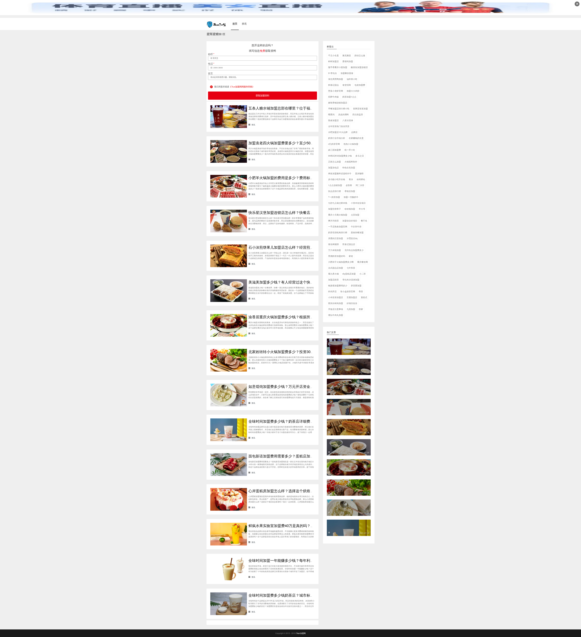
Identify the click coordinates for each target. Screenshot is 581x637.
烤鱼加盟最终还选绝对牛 (339, 173)
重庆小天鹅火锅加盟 (337, 214)
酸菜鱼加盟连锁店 (359, 67)
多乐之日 (359, 155)
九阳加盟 (351, 309)
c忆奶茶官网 (334, 143)
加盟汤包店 (333, 167)
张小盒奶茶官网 (347, 291)
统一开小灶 (350, 149)
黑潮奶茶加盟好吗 (336, 255)
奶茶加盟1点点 (349, 96)
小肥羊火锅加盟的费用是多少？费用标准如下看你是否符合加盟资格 (302, 177)
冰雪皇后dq (352, 238)
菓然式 (364, 297)
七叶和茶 (351, 267)
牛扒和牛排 (356, 226)
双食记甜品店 (348, 244)
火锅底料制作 (351, 161)
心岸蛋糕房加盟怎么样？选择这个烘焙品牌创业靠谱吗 (292, 490)
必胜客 (349, 185)
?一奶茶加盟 (334, 196)
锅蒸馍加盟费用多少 (337, 285)
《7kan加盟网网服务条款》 (241, 87)
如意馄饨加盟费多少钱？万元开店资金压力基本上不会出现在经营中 (302, 386)
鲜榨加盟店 (333, 61)
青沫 (351, 179)
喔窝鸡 (331, 114)
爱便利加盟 (347, 61)
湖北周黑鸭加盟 (335, 78)
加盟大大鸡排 (353, 90)
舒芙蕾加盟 (356, 285)
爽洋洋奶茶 (333, 220)
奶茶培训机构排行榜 (337, 232)
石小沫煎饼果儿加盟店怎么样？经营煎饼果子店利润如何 (293, 247)
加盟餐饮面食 (347, 73)
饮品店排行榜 (334, 191)
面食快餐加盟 (357, 232)
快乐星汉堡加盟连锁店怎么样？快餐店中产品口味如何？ (293, 212)
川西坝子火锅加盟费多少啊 (341, 261)
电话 (211, 63)
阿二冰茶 (360, 185)
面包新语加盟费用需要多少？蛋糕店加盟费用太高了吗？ (293, 456)
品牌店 (354, 132)
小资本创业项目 (358, 202)
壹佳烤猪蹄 (333, 244)
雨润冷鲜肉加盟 (335, 303)
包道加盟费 (360, 84)
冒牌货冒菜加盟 (360, 108)
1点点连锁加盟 (335, 185)
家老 (351, 255)
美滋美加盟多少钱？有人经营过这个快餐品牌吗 (286, 282)
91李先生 (332, 73)
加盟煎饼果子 (334, 208)
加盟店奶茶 (333, 279)
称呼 (211, 54)
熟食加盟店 (333, 120)
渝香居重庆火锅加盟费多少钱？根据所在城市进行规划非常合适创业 (302, 316)
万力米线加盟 (334, 250)
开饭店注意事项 (335, 309)
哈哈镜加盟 (350, 208)
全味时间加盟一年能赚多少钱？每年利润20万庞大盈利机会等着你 (301, 560)
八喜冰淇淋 (347, 120)
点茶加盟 (355, 214)
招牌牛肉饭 (333, 96)
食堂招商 (346, 84)
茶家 (361, 309)
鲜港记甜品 (333, 84)
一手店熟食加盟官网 (337, 226)
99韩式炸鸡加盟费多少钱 (340, 155)
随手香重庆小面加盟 (337, 67)
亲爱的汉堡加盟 (335, 238)
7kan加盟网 (301, 633)
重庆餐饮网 (362, 261)
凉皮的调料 (343, 114)
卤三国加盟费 (334, 149)
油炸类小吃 (352, 78)
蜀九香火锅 (333, 273)
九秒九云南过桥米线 (337, 202)
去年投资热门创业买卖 (338, 126)
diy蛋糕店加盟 (349, 273)
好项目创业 (352, 303)
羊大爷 (362, 208)
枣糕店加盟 (350, 191)
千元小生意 (333, 55)
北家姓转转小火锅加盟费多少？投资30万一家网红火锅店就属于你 (301, 351)
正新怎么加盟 (334, 161)
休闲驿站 (361, 179)
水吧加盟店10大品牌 (338, 132)
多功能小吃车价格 (336, 179)
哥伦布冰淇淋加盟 (350, 279)
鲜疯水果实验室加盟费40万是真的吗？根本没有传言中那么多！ (299, 525)
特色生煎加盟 (348, 167)
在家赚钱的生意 (356, 137)
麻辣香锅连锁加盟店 (337, 102)
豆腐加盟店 (352, 297)
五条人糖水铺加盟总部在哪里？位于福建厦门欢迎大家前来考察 (299, 108)
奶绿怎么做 (360, 55)
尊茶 (361, 291)
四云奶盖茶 (357, 114)
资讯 (244, 24)
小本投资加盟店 (335, 297)
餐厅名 (364, 220)
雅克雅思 (346, 55)
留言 (210, 73)
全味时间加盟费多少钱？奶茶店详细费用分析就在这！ (292, 421)
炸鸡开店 (332, 291)
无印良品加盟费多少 (354, 250)
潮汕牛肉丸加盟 (335, 314)
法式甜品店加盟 (335, 267)
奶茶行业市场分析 (336, 137)
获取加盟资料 (262, 95)
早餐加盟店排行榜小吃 (338, 108)
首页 (234, 24)
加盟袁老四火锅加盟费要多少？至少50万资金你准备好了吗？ (297, 142)
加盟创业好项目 (349, 220)
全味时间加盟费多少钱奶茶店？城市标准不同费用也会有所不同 (299, 595)
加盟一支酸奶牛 (351, 196)
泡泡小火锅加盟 (350, 143)
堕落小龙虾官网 (335, 90)
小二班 (362, 273)
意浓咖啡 (359, 173)
